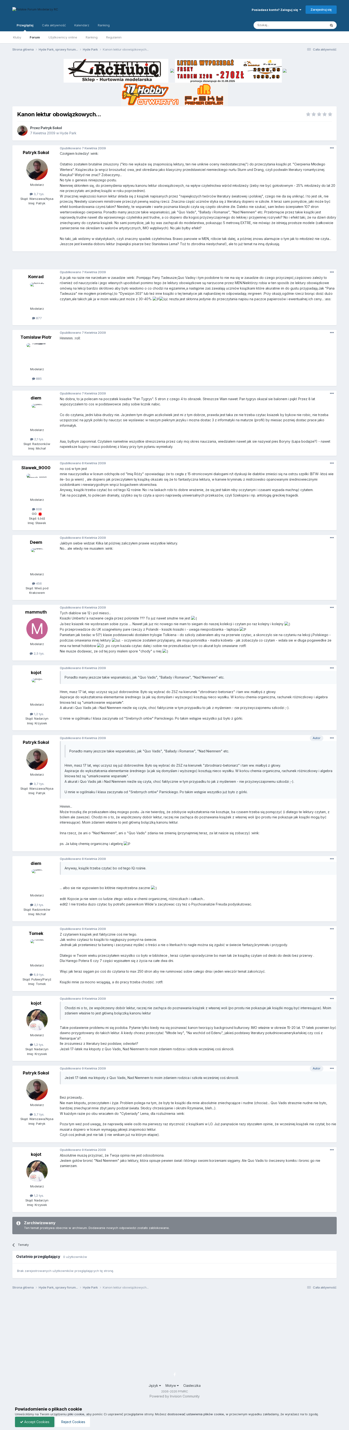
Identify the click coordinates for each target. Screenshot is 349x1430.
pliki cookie (76, 1414)
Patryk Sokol (51, 128)
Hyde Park (68, 133)
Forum (35, 37)
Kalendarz (81, 25)
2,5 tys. (38, 653)
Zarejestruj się (321, 9)
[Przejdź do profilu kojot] (37, 689)
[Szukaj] (331, 25)
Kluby (17, 37)
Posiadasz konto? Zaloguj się (275, 10)
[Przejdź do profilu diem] (37, 414)
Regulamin (114, 37)
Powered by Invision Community (175, 1396)
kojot (36, 672)
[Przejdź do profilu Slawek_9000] (37, 484)
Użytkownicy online (62, 37)
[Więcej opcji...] (332, 148)
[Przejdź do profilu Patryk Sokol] (22, 130)
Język (154, 1385)
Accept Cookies (36, 1422)
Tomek (36, 933)
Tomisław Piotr (36, 337)
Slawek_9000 (36, 467)
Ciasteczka (192, 1385)
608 (38, 509)
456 (38, 583)
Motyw (171, 1385)
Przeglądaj (25, 25)
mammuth (36, 612)
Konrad (36, 276)
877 (38, 318)
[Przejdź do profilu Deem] (37, 559)
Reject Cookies (72, 1422)
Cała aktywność (54, 25)
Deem (36, 542)
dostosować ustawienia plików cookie (195, 1414)
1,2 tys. (38, 714)
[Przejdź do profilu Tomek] (37, 950)
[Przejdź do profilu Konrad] (37, 293)
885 (38, 378)
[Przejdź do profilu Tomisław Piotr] (37, 354)
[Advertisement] (174, 262)
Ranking (92, 37)
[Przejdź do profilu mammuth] (37, 628)
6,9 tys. (38, 974)
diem (36, 397)
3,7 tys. (38, 194)
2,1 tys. (38, 439)
